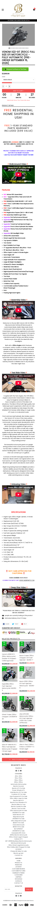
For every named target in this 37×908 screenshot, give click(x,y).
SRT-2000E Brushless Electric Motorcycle (18, 841)
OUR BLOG (18, 881)
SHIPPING (18, 877)
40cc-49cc (18, 776)
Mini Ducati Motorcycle (18, 843)
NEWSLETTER (18, 886)
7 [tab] (17, 48)
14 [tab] (27, 48)
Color (3, 77)
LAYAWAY (18, 849)
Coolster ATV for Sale (18, 794)
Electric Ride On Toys (18, 804)
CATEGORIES (18, 875)
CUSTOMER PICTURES (18, 871)
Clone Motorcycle (18, 825)
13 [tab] (26, 48)
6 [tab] (16, 48)
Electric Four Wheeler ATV (18, 802)
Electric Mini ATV (18, 800)
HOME (18, 861)
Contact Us (18, 855)
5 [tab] (14, 48)
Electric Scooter (18, 786)
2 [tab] (10, 48)
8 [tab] (19, 48)
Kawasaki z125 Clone (18, 833)
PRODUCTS (18, 863)
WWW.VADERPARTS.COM (26, 580)
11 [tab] (23, 48)
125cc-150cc (18, 780)
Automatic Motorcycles (18, 784)
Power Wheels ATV (18, 790)
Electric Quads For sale (18, 806)
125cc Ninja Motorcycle (18, 821)
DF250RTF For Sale (18, 819)
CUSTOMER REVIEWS (18, 869)
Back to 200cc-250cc (20, 759)
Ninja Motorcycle (18, 817)
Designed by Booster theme (25, 900)
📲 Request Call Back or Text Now (15, 69)
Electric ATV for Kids (18, 788)
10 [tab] (22, 48)
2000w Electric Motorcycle (18, 835)
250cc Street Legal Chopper (18, 837)
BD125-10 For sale (18, 827)
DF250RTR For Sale (19, 831)
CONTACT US (18, 883)
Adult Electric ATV (18, 815)
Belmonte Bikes (18, 765)
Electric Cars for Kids (18, 808)
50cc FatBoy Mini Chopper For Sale (18, 847)
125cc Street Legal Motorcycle (19, 845)
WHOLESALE (18, 879)
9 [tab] (20, 48)
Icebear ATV (18, 839)
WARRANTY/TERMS (18, 873)
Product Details (8, 105)
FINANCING (18, 865)
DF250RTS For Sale (19, 813)
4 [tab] (13, 48)
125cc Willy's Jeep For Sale (18, 798)
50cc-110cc (18, 778)
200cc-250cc (18, 782)
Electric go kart (18, 853)
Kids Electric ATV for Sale (18, 792)
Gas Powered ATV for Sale (18, 796)
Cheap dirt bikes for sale (18, 851)
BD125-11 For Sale (18, 823)
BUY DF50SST (18, 829)
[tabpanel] (18, 35)
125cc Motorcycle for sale (18, 810)
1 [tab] (9, 48)
